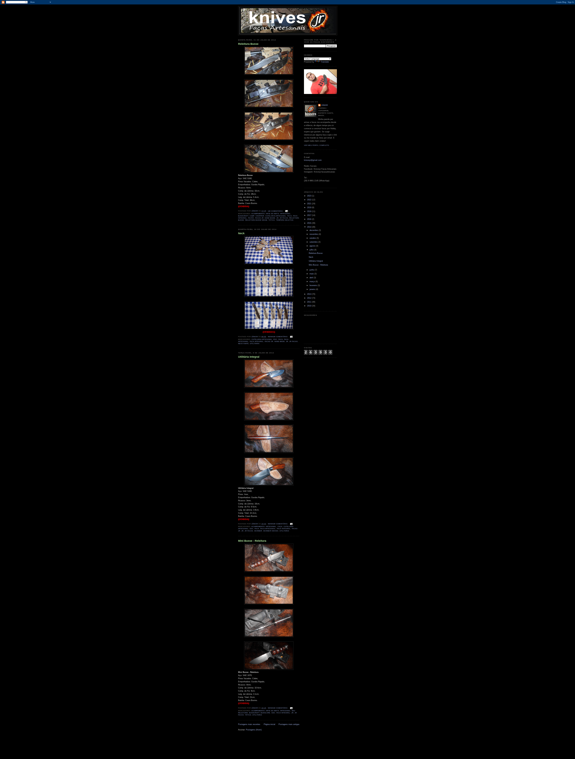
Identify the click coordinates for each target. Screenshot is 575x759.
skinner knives (270, 531)
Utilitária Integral (248, 356)
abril (312, 277)
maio (312, 274)
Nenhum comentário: (278, 336)
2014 (309, 227)
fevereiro (314, 285)
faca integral (257, 341)
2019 (309, 207)
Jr (277, 218)
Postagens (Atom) (254, 730)
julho (312, 250)
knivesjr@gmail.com (313, 160)
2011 (309, 302)
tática (271, 220)
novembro (314, 234)
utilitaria (254, 343)
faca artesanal (268, 528)
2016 (309, 219)
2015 (309, 223)
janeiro (313, 289)
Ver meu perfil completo (316, 145)
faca (289, 216)
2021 (309, 203)
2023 (309, 196)
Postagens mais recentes (249, 724)
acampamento (258, 213)
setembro (314, 242)
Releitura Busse (248, 43)
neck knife (243, 343)
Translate (325, 62)
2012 (309, 298)
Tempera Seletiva (284, 220)
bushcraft (243, 216)
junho (312, 270)
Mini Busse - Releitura (252, 540)
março (313, 281)
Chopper (260, 216)
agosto (313, 246)
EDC (275, 339)
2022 (309, 200)
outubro (313, 238)
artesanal (285, 213)
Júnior (324, 105)
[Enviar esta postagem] (286, 211)
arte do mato (272, 213)
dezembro (314, 230)
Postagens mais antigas (289, 724)
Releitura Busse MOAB (256, 220)
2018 (309, 211)
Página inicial (269, 724)
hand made (270, 218)
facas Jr (259, 218)
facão (251, 218)
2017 (309, 215)
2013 (309, 294)
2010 (309, 306)
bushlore (265, 713)
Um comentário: (276, 211)
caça (280, 526)
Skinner (258, 531)
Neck (241, 233)
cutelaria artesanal (275, 216)
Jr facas (284, 218)
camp (252, 216)
